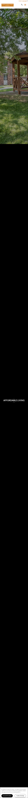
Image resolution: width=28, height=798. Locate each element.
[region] (14, 792)
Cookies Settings (20, 795)
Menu (25, 4)
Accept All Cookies (7, 795)
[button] (22, 4)
